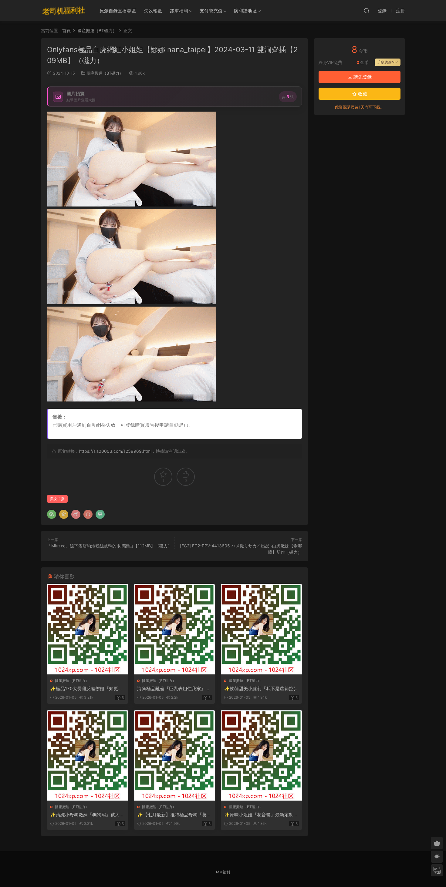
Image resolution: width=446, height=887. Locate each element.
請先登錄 (362, 77)
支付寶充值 (211, 11)
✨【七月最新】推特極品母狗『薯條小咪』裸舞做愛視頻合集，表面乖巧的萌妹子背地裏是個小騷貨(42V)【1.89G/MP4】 (174, 815)
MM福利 (223, 872)
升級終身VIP (387, 62)
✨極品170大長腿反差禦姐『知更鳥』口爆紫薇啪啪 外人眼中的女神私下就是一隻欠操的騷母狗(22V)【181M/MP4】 (87, 689)
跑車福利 (179, 11)
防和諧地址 (245, 11)
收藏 (362, 94)
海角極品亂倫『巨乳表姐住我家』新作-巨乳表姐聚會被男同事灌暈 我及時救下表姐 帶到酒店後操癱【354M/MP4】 (174, 689)
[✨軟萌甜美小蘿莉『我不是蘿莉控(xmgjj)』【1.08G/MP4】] (261, 629)
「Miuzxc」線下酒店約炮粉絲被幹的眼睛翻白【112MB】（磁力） (109, 545)
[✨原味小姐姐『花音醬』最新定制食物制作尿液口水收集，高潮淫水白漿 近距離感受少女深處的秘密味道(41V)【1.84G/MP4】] (261, 755)
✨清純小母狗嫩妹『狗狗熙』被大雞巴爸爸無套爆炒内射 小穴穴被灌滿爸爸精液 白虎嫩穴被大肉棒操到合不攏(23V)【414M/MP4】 (87, 815)
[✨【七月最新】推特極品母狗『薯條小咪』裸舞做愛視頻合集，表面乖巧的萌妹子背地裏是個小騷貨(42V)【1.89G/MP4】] (174, 755)
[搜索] (366, 10)
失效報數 (153, 11)
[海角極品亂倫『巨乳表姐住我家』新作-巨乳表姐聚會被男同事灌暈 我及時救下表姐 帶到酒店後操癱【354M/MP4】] (174, 629)
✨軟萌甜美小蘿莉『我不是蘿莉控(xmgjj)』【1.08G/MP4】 (260, 689)
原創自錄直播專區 (118, 11)
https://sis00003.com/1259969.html (115, 451)
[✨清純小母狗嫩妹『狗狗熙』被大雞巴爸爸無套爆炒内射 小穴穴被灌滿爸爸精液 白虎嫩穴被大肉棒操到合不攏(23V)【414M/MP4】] (87, 755)
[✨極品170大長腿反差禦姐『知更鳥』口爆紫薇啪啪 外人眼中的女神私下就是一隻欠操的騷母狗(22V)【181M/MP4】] (87, 629)
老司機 (63, 10)
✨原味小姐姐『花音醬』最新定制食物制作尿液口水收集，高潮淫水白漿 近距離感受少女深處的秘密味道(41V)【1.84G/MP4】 (261, 815)
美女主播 (57, 498)
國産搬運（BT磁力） (105, 73)
